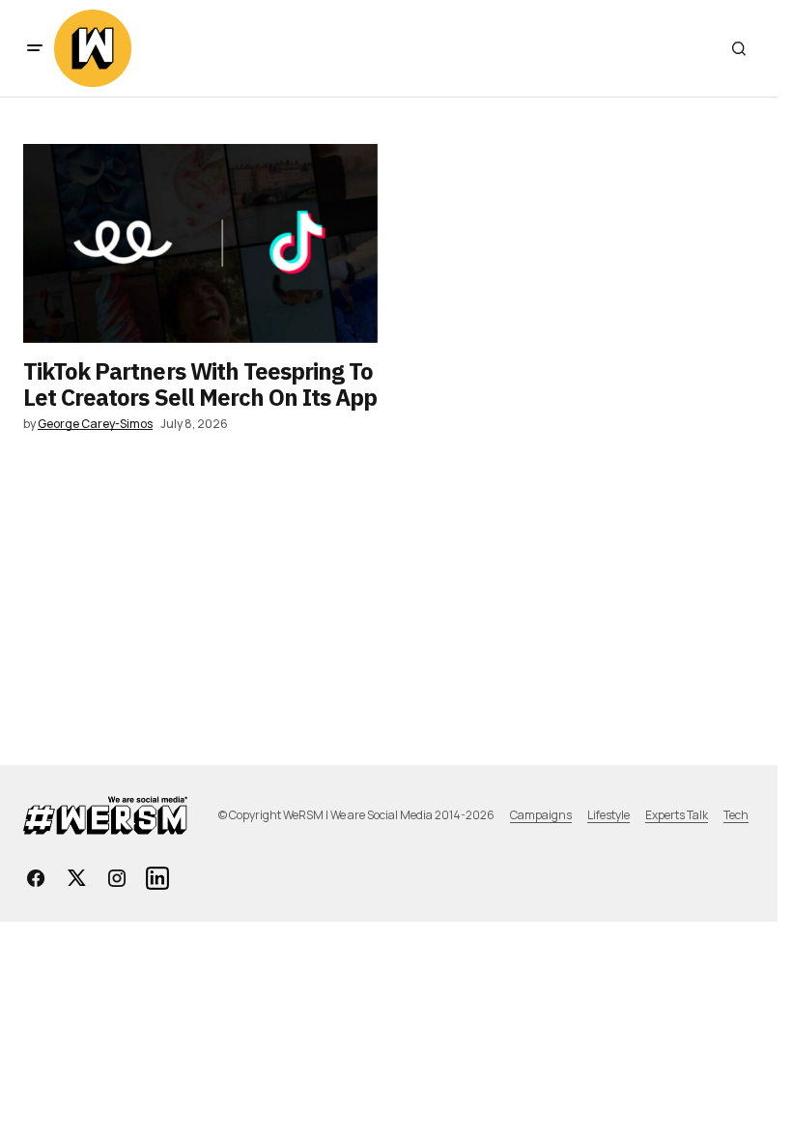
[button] (34, 48)
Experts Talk (676, 815)
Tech (736, 815)
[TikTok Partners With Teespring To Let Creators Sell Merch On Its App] (200, 243)
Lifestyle (608, 815)
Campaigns (541, 815)
